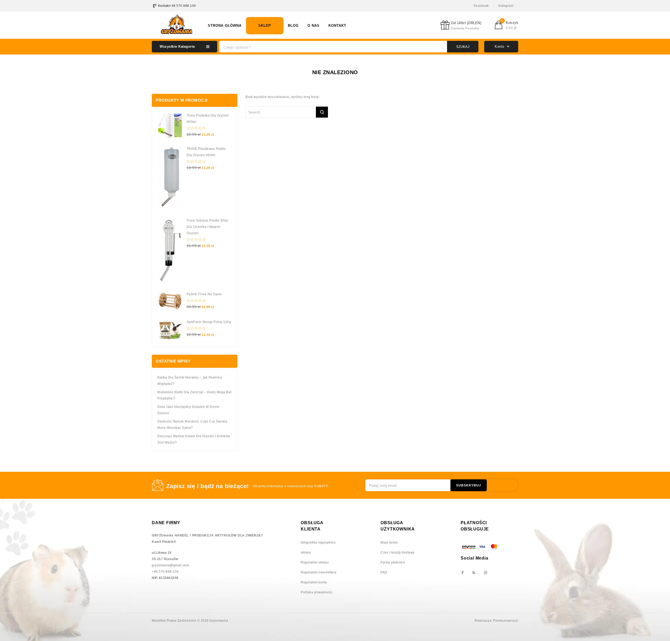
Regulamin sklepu (315, 562)
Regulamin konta (314, 582)
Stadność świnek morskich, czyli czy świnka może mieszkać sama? (192, 425)
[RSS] (474, 573)
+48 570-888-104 (165, 571)
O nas (314, 26)
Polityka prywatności (316, 592)
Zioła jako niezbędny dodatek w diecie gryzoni (188, 410)
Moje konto (389, 542)
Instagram (506, 6)
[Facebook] (462, 573)
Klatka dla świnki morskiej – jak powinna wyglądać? (189, 381)
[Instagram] (485, 573)
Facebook (481, 6)
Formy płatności (393, 562)
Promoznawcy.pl (505, 620)
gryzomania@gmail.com (170, 565)
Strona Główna (225, 26)
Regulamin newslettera (319, 572)
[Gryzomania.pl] (176, 24)
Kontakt (337, 26)
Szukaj (463, 47)
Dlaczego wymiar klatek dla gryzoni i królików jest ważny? (193, 439)
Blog (293, 26)
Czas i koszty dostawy (398, 552)
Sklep (264, 26)
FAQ (384, 572)
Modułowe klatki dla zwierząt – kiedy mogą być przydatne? (194, 395)
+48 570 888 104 (183, 6)
